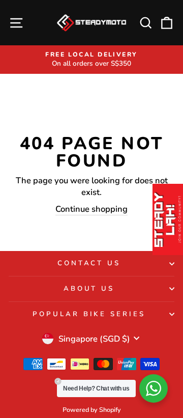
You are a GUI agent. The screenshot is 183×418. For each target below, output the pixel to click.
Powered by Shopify (92, 409)
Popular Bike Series (89, 314)
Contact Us (89, 263)
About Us (89, 288)
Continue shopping (91, 209)
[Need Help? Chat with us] (153, 388)
